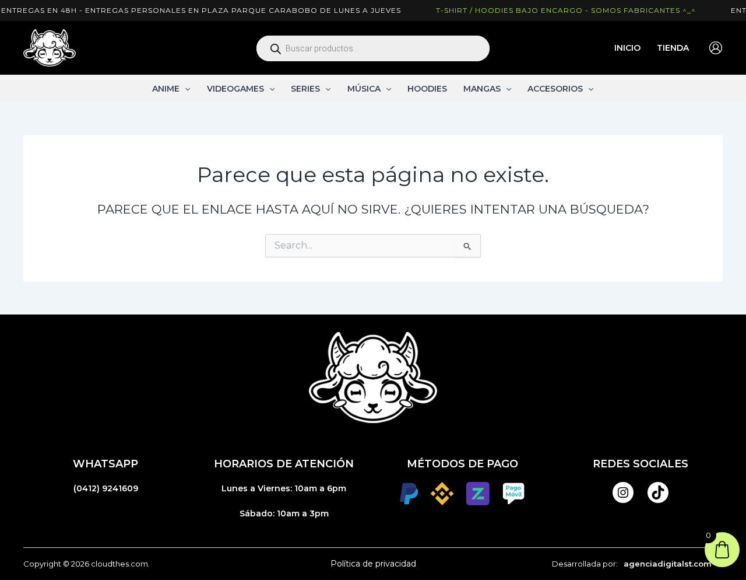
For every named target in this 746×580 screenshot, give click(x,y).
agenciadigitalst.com (668, 563)
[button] (185, 89)
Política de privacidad (373, 563)
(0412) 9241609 (105, 488)
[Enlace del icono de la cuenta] (716, 48)
